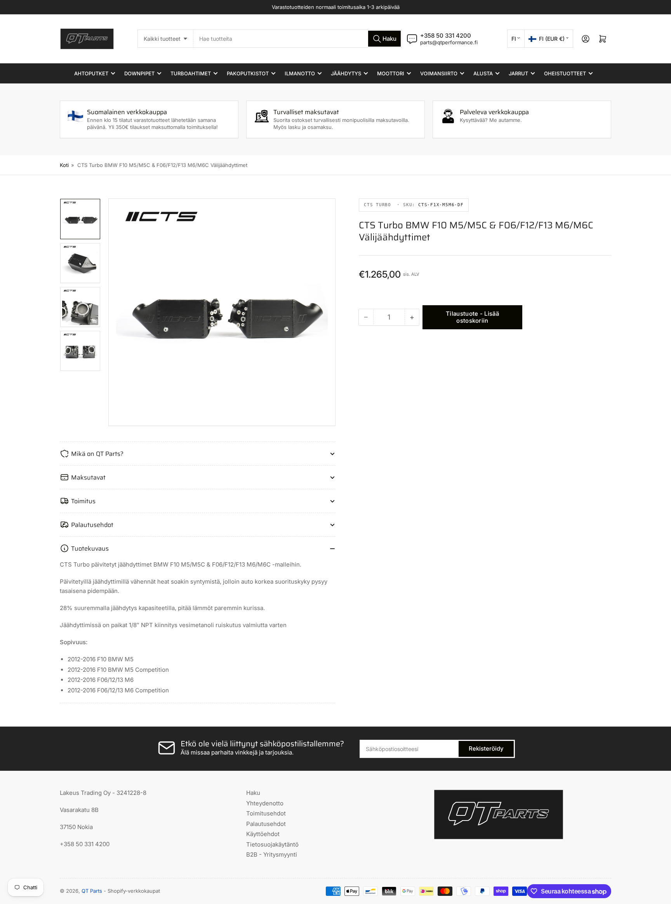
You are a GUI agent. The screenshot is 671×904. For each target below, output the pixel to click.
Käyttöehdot (263, 834)
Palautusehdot (266, 824)
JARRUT (518, 73)
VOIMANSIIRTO (438, 73)
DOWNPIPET (139, 73)
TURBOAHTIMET (190, 73)
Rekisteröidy (486, 748)
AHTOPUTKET (91, 73)
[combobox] (297, 39)
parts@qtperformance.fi (449, 42)
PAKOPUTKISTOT (248, 73)
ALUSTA (483, 73)
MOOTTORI (390, 73)
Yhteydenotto (264, 803)
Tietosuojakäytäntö (272, 844)
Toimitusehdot (266, 813)
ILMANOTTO (300, 73)
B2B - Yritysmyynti (271, 854)
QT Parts (92, 891)
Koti (64, 165)
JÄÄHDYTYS (346, 73)
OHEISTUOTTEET (565, 73)
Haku (253, 792)
